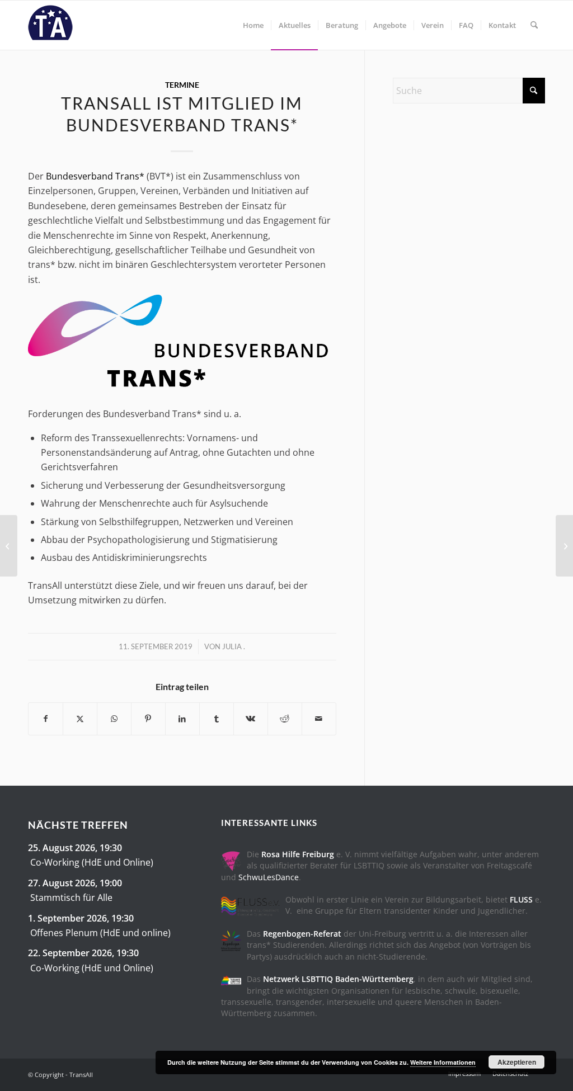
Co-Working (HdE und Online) (91, 862)
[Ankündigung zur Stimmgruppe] (8, 546)
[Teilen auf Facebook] (46, 718)
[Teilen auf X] (80, 718)
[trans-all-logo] (50, 25)
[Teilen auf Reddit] (285, 718)
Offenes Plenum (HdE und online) (100, 933)
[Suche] (534, 25)
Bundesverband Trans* (95, 176)
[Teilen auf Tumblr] (216, 718)
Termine (182, 84)
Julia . (233, 646)
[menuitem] (253, 25)
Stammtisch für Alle (71, 897)
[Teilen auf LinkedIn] (182, 718)
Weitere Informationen (443, 1062)
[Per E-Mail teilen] (319, 718)
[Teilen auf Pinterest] (148, 718)
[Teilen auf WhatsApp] (114, 718)
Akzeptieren (516, 1062)
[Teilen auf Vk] (250, 718)
